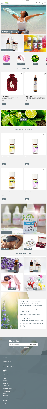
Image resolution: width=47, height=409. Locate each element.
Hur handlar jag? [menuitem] (6, 385)
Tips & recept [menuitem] (6, 403)
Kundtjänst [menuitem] (5, 383)
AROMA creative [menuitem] (6, 376)
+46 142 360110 (10, 366)
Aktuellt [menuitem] (4, 393)
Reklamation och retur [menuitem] (7, 388)
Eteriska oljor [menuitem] (6, 398)
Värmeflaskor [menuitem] (6, 402)
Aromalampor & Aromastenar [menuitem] (9, 397)
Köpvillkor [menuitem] (5, 380)
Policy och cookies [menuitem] (7, 386)
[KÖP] (4, 104)
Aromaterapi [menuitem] (5, 395)
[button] (1, 2)
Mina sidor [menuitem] (5, 381)
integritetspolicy (26, 347)
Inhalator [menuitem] (5, 400)
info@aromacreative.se (11, 365)
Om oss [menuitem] (4, 378)
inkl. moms (26, 407)
